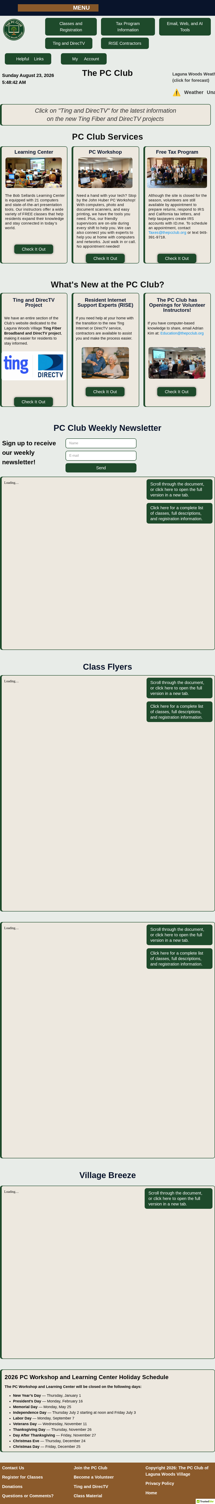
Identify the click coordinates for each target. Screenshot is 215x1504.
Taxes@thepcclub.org (167, 232)
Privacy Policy (160, 1483)
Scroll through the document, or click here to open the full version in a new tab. (177, 489)
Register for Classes (22, 1477)
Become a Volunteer (94, 1477)
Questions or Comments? (28, 1495)
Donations (12, 1486)
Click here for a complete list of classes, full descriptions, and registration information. (176, 513)
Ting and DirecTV (91, 1486)
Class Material (88, 1495)
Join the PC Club (90, 1468)
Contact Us (13, 1468)
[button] (85, 8)
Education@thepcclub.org (182, 333)
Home (151, 1493)
